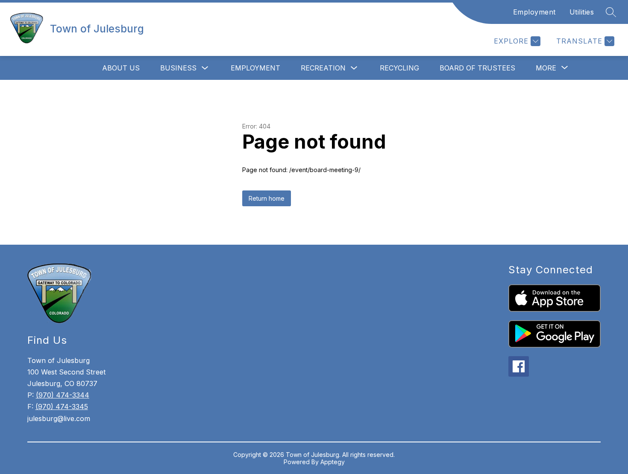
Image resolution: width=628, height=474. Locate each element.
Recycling (399, 68)
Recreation (323, 68)
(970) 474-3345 (61, 406)
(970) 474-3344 (62, 395)
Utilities (581, 12)
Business (178, 68)
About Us (121, 68)
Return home (267, 198)
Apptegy (332, 461)
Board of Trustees (477, 68)
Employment (534, 12)
